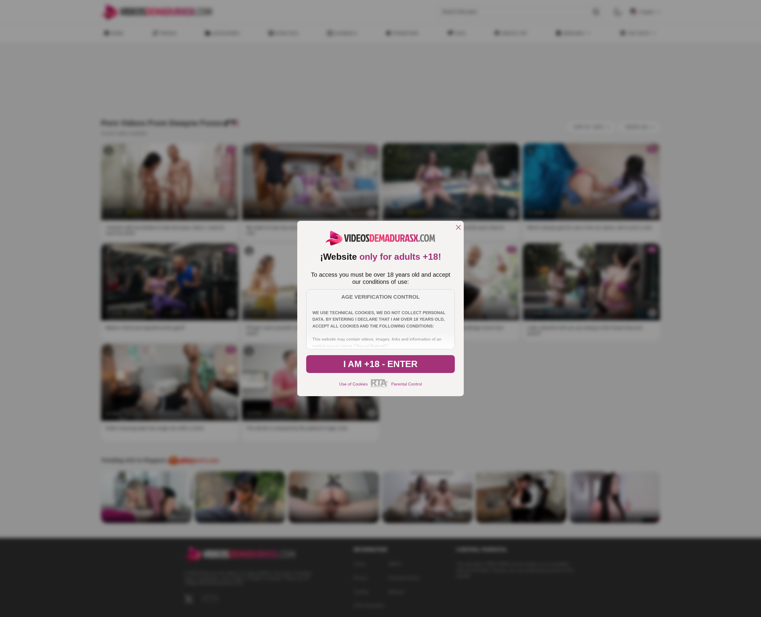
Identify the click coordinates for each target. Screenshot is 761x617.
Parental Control (406, 384)
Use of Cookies (353, 384)
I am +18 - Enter (380, 364)
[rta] (379, 386)
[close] (458, 228)
